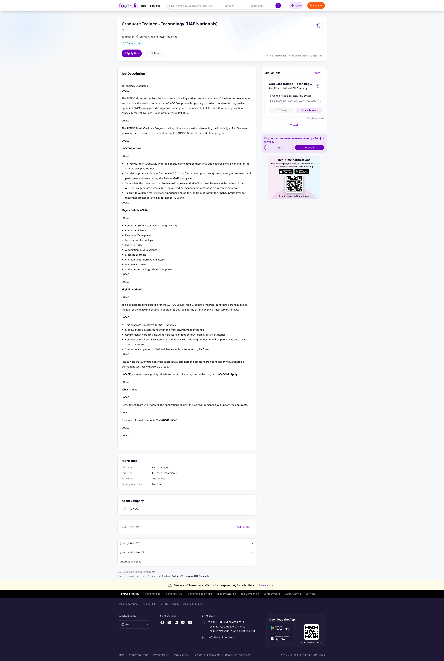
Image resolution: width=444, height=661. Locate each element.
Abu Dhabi (172, 36)
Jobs (143, 5)
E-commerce (170, 473)
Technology (158, 478)
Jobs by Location (226, 593)
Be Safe (198, 654)
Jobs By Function (169, 604)
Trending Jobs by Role (199, 593)
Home (120, 576)
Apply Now (133, 53)
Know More (264, 585)
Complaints (213, 654)
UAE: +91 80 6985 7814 (231, 622)
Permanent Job (160, 467)
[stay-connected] (162, 622)
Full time (157, 484)
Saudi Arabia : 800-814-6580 (240, 631)
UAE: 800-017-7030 (234, 626)
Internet (157, 473)
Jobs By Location (128, 604)
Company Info (272, 593)
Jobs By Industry (192, 604)
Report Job (245, 526)
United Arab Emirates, (152, 36)
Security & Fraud (138, 654)
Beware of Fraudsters (237, 654)
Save (156, 53)
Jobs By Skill (149, 604)
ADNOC (126, 30)
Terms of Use (181, 654)
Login (297, 5)
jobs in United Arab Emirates (142, 576)
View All (318, 72)
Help (121, 654)
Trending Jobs (152, 593)
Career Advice (293, 593)
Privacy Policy (161, 654)
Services (155, 5)
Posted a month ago (315, 118)
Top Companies (250, 593)
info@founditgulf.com (221, 637)
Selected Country (127, 615)
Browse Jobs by (130, 593)
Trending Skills (173, 593)
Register (318, 5)
